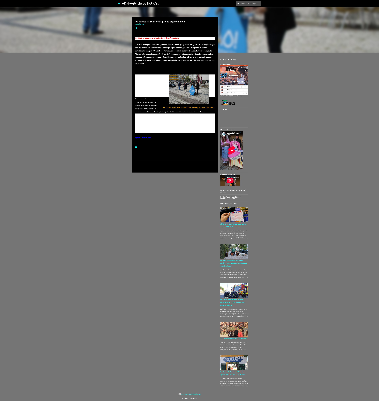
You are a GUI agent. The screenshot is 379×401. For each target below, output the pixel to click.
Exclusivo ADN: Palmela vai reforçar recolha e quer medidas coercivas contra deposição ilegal (233, 263)
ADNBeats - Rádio (235, 96)
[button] (136, 28)
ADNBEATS (224, 96)
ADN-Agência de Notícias (140, 3)
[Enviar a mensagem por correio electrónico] (136, 147)
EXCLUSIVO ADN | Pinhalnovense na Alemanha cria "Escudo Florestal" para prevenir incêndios (232, 302)
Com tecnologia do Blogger (191, 394)
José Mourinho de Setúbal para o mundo (233, 338)
